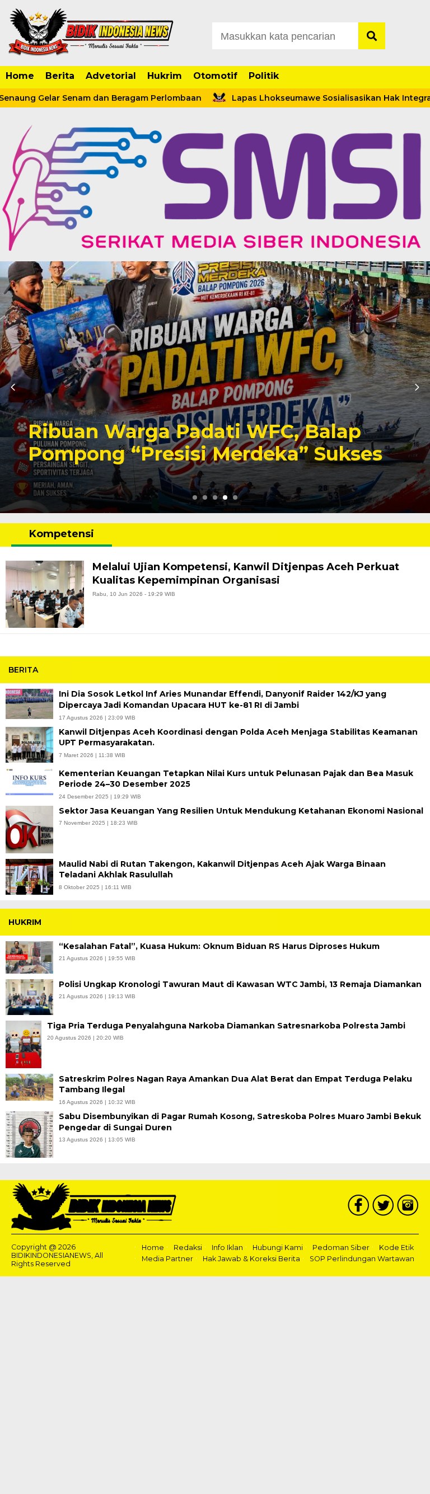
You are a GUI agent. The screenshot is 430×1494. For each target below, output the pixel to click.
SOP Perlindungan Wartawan (362, 1259)
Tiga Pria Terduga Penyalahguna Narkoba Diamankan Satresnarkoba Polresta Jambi (226, 1026)
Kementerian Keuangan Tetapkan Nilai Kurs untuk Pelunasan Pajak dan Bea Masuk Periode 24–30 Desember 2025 (236, 779)
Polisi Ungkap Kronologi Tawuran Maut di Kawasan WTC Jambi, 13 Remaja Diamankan (240, 984)
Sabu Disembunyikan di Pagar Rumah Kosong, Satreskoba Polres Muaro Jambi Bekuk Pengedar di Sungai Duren (240, 1122)
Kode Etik (396, 1247)
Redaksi (188, 1247)
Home (20, 76)
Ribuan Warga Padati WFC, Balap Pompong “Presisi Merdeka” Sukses (208, 443)
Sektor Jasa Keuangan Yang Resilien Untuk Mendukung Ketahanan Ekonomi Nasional (241, 811)
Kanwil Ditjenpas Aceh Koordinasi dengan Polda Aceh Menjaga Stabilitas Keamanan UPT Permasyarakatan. (238, 737)
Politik (264, 76)
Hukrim (164, 76)
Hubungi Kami (278, 1247)
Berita (59, 76)
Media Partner (167, 1259)
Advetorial (111, 76)
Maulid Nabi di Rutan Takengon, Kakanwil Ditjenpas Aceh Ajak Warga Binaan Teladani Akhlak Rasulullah (222, 869)
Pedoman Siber (341, 1247)
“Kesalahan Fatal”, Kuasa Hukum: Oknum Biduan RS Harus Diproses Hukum (220, 946)
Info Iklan (227, 1247)
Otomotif (215, 76)
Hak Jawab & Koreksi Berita (251, 1259)
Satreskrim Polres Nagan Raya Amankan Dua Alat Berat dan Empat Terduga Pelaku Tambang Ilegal (235, 1084)
